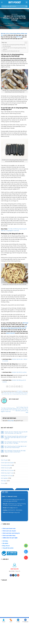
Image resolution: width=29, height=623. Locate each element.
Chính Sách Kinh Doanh (7, 462)
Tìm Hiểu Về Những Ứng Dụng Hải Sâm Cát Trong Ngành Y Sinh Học (7, 410)
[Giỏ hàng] (26, 2)
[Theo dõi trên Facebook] (11, 575)
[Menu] (2, 2)
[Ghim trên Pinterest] (17, 386)
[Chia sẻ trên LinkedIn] (19, 386)
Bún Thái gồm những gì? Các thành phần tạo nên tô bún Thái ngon (16, 442)
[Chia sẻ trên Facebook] (9, 386)
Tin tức (3, 483)
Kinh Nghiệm (14, 14)
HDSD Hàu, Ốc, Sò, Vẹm (7, 470)
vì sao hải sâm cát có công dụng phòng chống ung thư (15, 393)
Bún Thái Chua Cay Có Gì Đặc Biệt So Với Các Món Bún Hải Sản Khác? (15, 447)
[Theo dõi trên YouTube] (18, 575)
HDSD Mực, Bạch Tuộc (7, 473)
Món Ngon (4, 480)
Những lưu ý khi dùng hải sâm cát (11, 51)
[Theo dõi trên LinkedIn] (16, 575)
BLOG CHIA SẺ (10, 333)
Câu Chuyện (4, 460)
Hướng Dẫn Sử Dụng (6, 475)
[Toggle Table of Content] (25, 43)
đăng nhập (11, 420)
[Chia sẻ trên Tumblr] (22, 386)
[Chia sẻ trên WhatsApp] (7, 386)
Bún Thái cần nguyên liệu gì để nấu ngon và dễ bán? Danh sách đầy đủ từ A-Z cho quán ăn (16, 437)
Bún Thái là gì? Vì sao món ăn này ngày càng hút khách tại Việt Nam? (15, 451)
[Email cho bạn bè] (14, 386)
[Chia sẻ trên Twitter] (12, 386)
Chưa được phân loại (6, 465)
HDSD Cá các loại (5, 468)
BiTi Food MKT (22, 23)
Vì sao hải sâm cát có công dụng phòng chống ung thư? (14, 48)
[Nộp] (26, 6)
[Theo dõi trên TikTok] (13, 575)
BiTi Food (19, 37)
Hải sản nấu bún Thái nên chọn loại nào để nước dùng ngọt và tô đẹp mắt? (16, 432)
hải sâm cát (5, 392)
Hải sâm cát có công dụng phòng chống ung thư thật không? (14, 45)
